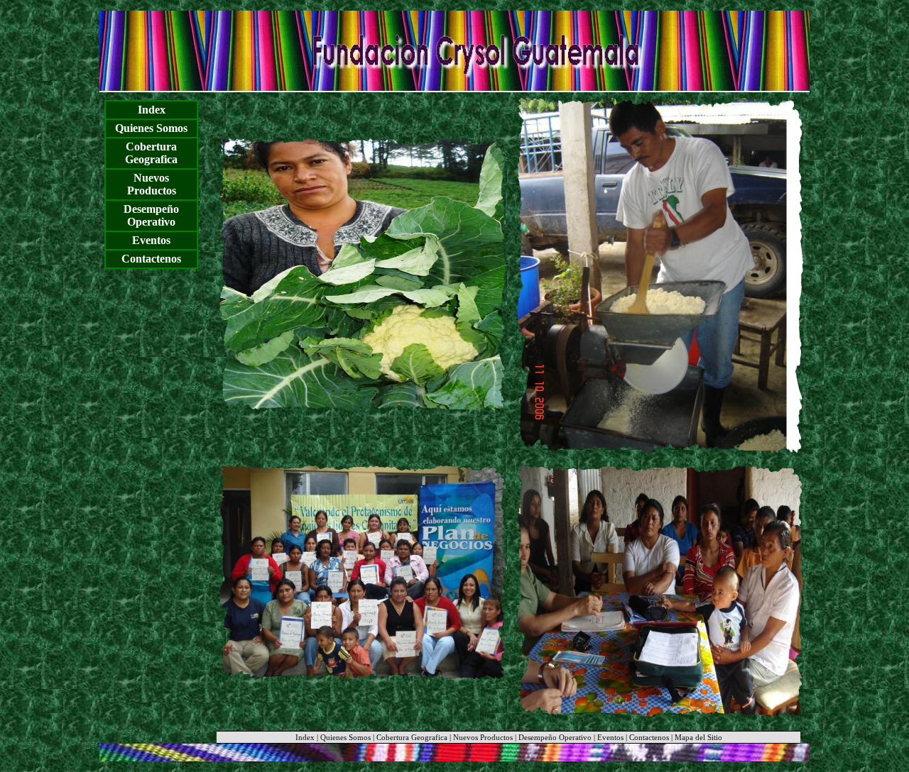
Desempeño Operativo (151, 215)
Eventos (151, 240)
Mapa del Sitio (698, 737)
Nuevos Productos (151, 184)
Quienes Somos (151, 128)
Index (151, 110)
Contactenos (151, 259)
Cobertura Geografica (151, 152)
